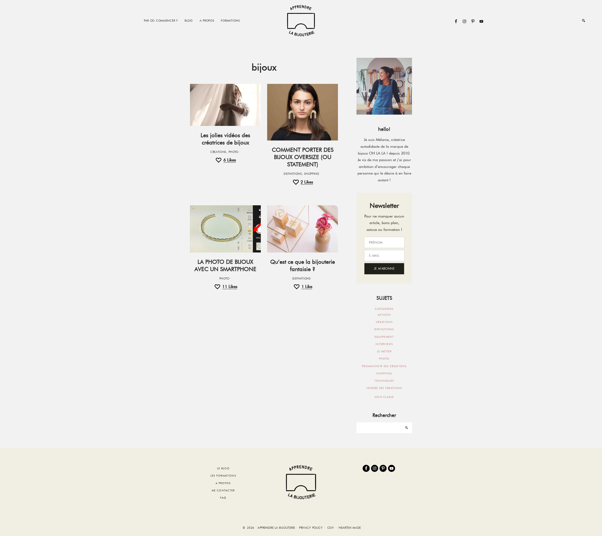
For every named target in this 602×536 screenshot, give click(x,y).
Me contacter (223, 490)
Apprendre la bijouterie (301, 20)
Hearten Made (350, 527)
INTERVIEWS (384, 344)
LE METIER (384, 351)
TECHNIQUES (384, 380)
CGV (330, 527)
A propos (223, 483)
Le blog (223, 468)
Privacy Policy (311, 527)
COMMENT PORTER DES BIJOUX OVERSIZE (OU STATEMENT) (302, 157)
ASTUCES (384, 314)
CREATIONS (218, 152)
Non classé (384, 397)
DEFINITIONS (293, 173)
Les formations (223, 475)
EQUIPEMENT (384, 336)
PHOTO (233, 152)
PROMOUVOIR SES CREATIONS (384, 366)
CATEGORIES (384, 309)
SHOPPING (311, 173)
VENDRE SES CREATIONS (384, 388)
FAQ (223, 497)
